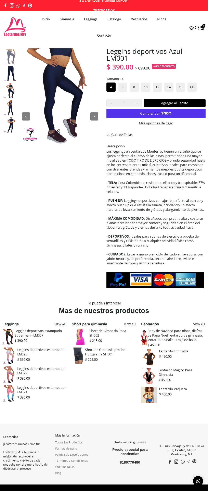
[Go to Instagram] (11, 5)
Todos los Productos (68, 442)
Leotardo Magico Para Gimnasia (175, 372)
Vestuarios (139, 19)
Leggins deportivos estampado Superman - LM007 (38, 333)
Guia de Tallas (122, 135)
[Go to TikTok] (24, 5)
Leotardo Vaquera (173, 389)
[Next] (94, 116)
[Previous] (26, 116)
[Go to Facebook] (5, 5)
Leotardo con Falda (173, 351)
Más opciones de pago (156, 123)
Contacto (104, 35)
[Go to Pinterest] (30, 5)
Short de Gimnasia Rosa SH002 (107, 333)
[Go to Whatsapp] (18, 5)
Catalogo (114, 19)
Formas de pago (66, 448)
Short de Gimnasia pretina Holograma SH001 (105, 352)
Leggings (91, 19)
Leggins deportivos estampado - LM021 (41, 389)
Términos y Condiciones (71, 461)
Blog (58, 473)
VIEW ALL (61, 324)
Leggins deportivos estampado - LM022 (41, 370)
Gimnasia (67, 19)
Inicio (46, 19)
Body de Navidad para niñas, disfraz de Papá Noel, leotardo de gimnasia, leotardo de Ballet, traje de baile (175, 335)
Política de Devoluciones (71, 454)
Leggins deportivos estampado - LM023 (41, 352)
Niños (161, 19)
